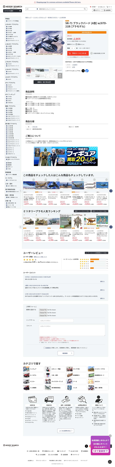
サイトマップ (84, 460)
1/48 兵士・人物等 (12, 52)
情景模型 (10, 163)
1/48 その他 (10, 54)
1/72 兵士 (10, 96)
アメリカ (34, 127)
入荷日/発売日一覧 (12, 203)
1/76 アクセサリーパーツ (13, 66)
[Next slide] (62, 42)
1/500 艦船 (10, 112)
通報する (102, 281)
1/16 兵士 (10, 98)
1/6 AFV (9, 79)
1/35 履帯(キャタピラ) (13, 36)
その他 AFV (10, 87)
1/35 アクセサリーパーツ (13, 40)
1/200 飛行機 (10, 136)
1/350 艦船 (10, 110)
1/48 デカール (11, 150)
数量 (68, 48)
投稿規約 (48, 348)
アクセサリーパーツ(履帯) (13, 91)
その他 (9, 169)
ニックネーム (30, 320)
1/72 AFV (10, 85)
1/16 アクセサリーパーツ (13, 73)
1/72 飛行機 (10, 132)
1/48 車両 (10, 48)
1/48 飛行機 (10, 130)
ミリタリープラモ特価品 (13, 21)
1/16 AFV (10, 71)
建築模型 (10, 165)
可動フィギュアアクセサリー (14, 160)
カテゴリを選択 (8, 11)
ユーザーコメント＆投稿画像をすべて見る (96, 253)
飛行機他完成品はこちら (13, 191)
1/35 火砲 (10, 30)
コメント (29, 326)
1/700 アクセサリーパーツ (13, 116)
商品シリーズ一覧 (12, 207)
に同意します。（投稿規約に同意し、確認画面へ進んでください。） (67, 348)
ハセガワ (74, 65)
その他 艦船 (10, 114)
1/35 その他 (10, 34)
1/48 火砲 (10, 50)
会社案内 (30, 460)
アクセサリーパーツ (12, 89)
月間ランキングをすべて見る (99, 211)
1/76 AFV (10, 64)
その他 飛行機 (11, 138)
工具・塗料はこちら (12, 186)
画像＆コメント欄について (40, 257)
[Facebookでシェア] (86, 70)
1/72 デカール (11, 152)
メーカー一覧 (11, 205)
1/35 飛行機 (10, 128)
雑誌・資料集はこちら (13, 197)
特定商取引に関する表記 (55, 460)
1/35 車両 (10, 28)
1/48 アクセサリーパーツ (13, 58)
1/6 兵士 (9, 100)
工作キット (10, 167)
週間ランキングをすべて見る (82, 211)
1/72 (73, 67)
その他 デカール (11, 153)
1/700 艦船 (10, 108)
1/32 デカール (11, 148)
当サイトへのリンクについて (71, 460)
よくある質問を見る (65, 431)
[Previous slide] (25, 42)
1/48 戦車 (10, 46)
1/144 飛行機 (10, 134)
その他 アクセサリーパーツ (14, 120)
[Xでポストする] (83, 70)
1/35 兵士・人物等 (12, 32)
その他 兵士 (10, 102)
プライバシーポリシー (41, 460)
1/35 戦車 (10, 26)
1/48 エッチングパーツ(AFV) (14, 56)
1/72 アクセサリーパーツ (13, 144)
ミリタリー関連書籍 (12, 174)
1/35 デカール (11, 38)
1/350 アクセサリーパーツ (13, 118)
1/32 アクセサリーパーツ (13, 140)
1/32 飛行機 (10, 126)
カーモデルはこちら (12, 180)
